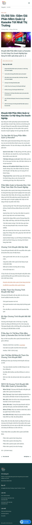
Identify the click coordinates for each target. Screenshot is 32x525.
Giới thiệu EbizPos (5, 513)
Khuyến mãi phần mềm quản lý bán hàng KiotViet (16, 282)
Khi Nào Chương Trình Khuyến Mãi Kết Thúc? (14, 89)
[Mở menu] (29, 3)
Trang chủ (3, 7)
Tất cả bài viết (6, 456)
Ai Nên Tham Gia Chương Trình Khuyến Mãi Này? (15, 86)
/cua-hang (22, 345)
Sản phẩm (3, 515)
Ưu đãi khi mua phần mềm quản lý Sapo (14, 285)
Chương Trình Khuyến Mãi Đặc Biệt (12, 82)
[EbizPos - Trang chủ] (4, 3)
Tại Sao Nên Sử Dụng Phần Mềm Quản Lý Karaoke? (15, 74)
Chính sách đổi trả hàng (6, 511)
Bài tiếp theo (26, 456)
